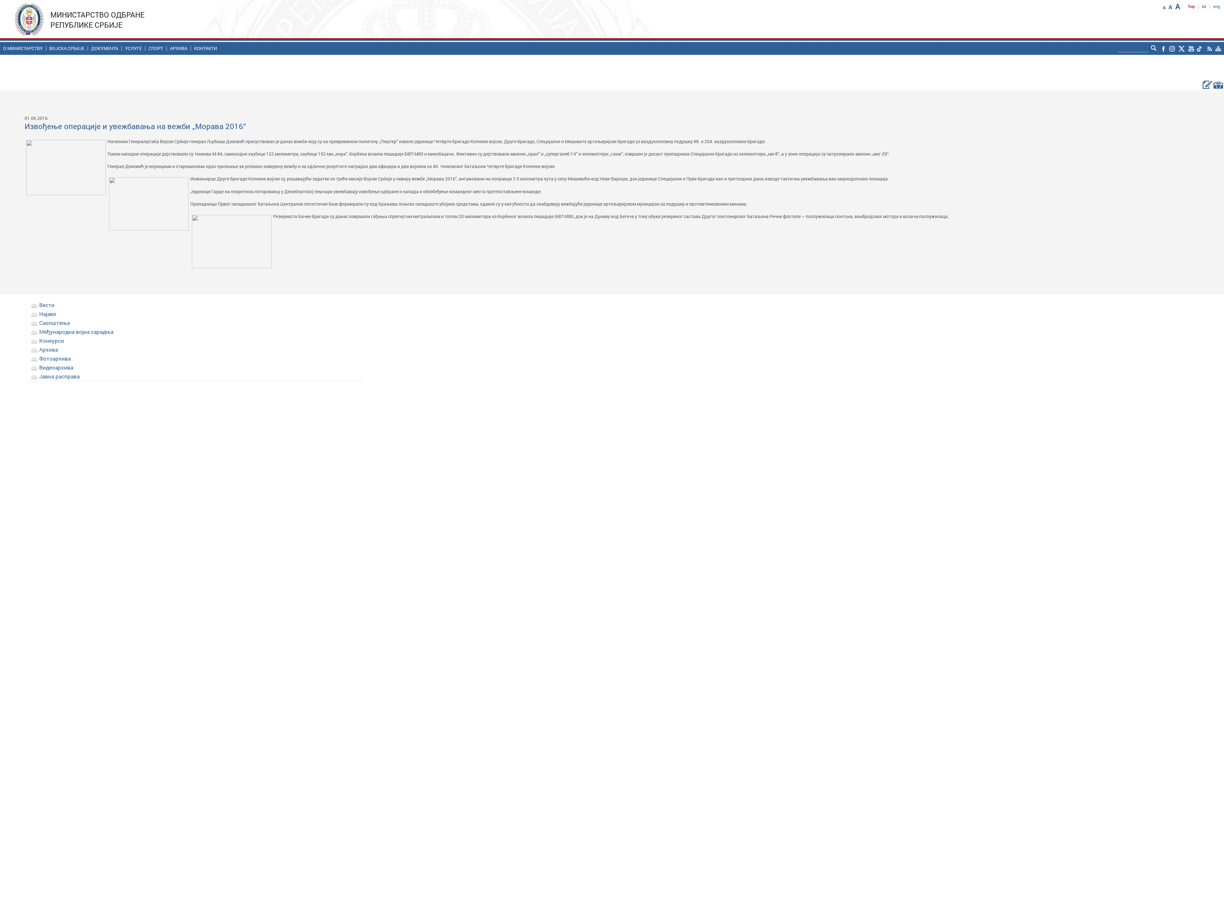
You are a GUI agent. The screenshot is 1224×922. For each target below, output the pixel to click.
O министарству (23, 48)
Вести (47, 305)
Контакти (205, 48)
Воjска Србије (66, 48)
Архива (178, 48)
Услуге (133, 48)
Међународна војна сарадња (76, 331)
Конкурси (51, 340)
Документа (104, 48)
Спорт (156, 48)
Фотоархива (55, 358)
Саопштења (54, 322)
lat (1204, 6)
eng (1216, 6)
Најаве (47, 314)
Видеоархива (56, 367)
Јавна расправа (59, 376)
